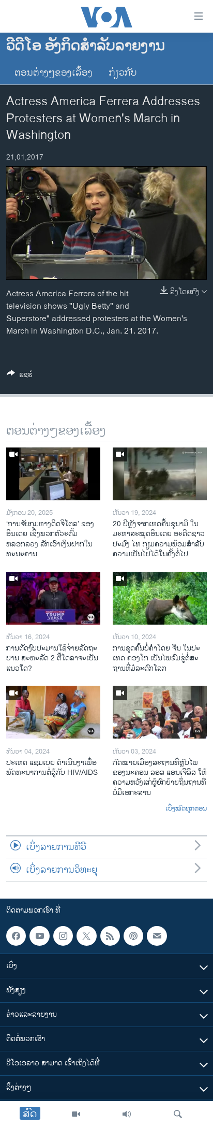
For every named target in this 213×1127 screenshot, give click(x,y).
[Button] (20, 376)
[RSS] (110, 936)
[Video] (76, 1114)
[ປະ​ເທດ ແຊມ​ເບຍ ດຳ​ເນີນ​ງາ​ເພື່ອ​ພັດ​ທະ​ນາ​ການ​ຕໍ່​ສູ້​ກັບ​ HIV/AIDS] (53, 712)
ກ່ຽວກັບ (123, 73)
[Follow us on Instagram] (63, 936)
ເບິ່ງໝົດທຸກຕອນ (186, 809)
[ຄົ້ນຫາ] (177, 1114)
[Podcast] (133, 936)
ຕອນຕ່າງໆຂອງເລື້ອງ (53, 73)
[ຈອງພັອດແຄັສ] (156, 936)
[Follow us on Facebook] (16, 936)
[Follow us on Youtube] (39, 936)
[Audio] (126, 1114)
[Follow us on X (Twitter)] (86, 936)
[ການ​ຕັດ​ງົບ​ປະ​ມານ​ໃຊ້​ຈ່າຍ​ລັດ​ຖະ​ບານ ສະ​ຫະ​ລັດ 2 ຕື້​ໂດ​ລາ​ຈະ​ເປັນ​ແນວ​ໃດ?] (53, 598)
